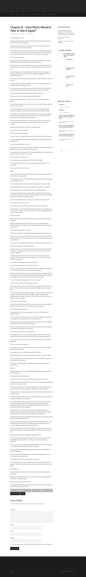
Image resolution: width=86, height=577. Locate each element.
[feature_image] (60, 55)
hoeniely (22, 34)
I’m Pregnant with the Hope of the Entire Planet (69, 55)
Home (11, 14)
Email (12, 531)
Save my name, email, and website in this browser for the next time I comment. (32, 544)
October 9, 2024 (14, 34)
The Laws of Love (69, 85)
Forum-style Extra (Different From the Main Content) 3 (66, 135)
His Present (69, 59)
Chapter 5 (61, 110)
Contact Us (44, 14)
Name (12, 524)
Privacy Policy (34, 14)
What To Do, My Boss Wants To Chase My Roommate (66, 122)
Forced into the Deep (70, 77)
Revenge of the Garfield (70, 68)
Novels (17, 14)
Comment (13, 509)
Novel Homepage (15, 493)
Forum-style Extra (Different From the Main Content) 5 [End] (66, 117)
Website (12, 537)
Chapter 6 (61, 104)
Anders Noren (68, 571)
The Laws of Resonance (64, 107)
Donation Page (53, 14)
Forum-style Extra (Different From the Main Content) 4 (66, 126)
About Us (25, 14)
